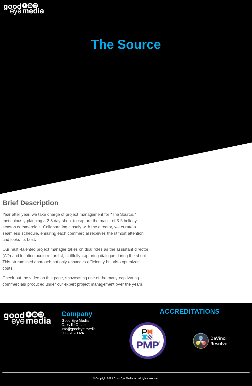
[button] (225, 8)
